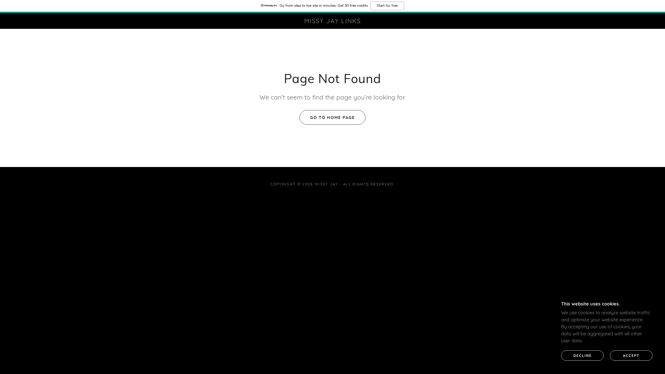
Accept (631, 355)
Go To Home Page (332, 117)
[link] (332, 21)
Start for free (387, 6)
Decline (582, 355)
